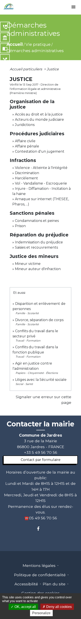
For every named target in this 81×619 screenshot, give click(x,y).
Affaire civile (25, 141)
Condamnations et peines (37, 221)
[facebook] (40, 528)
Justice (53, 69)
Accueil (14, 44)
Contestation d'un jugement (39, 151)
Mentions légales (39, 565)
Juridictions (25, 125)
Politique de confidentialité (40, 575)
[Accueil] (8, 6)
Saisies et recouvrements (36, 247)
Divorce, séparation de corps (39, 320)
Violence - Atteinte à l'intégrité (41, 168)
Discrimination (27, 173)
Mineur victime (28, 264)
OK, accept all (25, 607)
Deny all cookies (58, 607)
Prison (20, 226)
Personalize (41, 613)
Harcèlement (26, 178)
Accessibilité (26, 584)
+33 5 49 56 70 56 (40, 452)
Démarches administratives (35, 50)
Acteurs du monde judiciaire (39, 119)
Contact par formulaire (40, 460)
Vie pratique (38, 44)
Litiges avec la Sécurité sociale (41, 380)
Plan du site (54, 584)
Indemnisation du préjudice (39, 242)
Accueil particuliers (26, 69)
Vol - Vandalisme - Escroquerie (41, 183)
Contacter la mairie (40, 424)
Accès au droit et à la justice (39, 114)
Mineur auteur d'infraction (38, 269)
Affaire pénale (27, 146)
